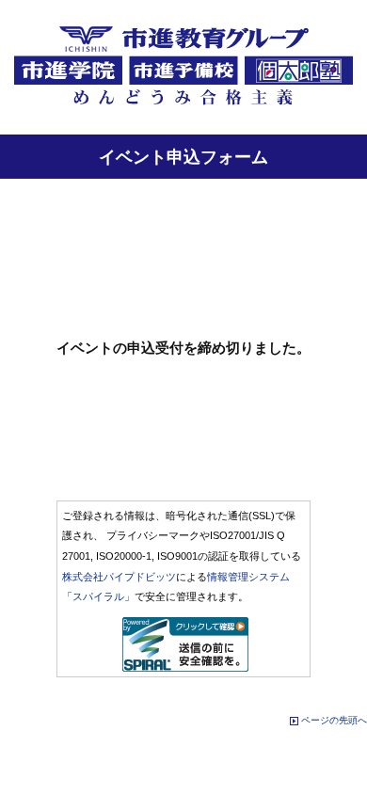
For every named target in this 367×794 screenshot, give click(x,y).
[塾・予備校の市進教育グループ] (183, 104)
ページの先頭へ (334, 720)
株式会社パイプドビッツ (119, 576)
